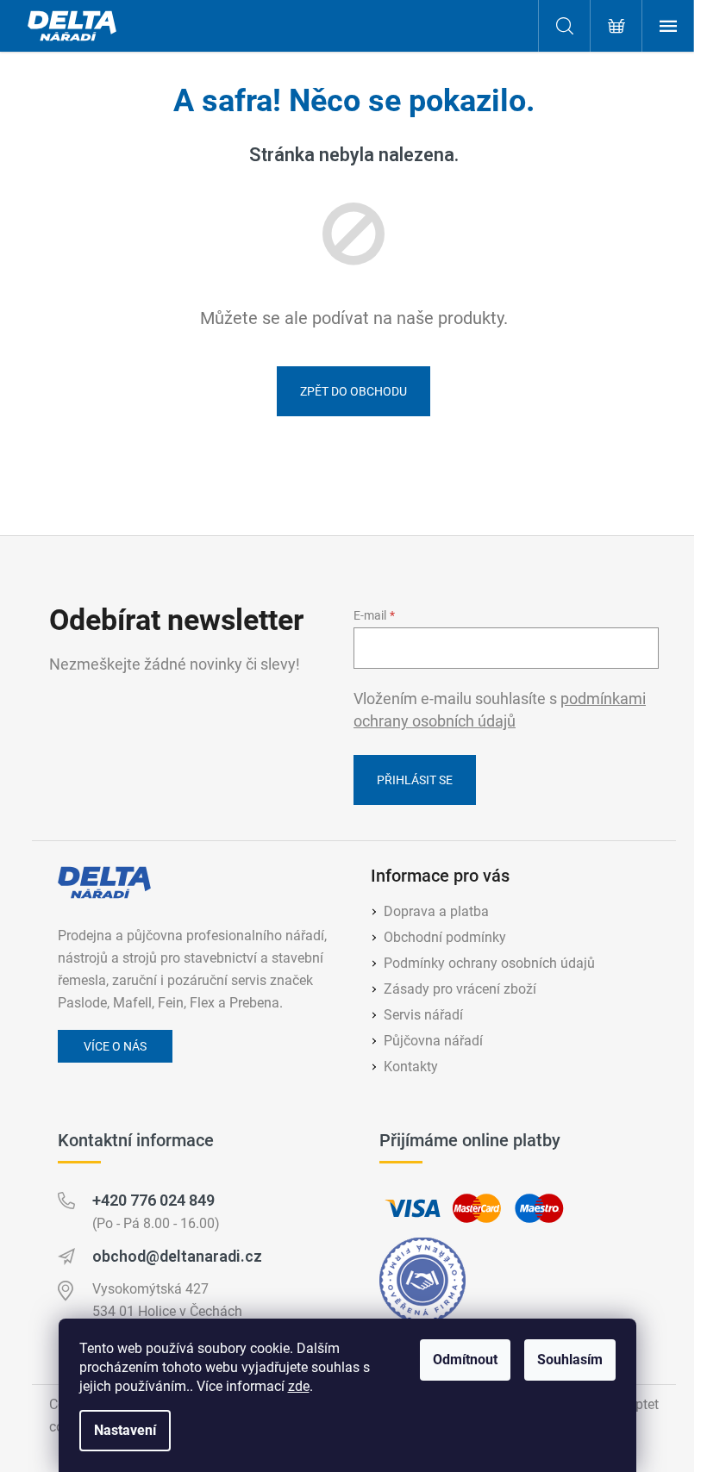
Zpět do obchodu (353, 391)
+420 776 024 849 (153, 1200)
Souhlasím (570, 1359)
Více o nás (115, 1046)
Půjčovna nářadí (433, 1040)
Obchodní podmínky (445, 937)
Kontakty (411, 1066)
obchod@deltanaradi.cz (177, 1256)
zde (299, 1386)
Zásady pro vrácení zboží (460, 989)
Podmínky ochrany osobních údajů (489, 963)
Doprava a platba (436, 911)
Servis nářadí (423, 1015)
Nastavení (125, 1430)
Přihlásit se (415, 780)
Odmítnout (465, 1359)
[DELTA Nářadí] (104, 882)
